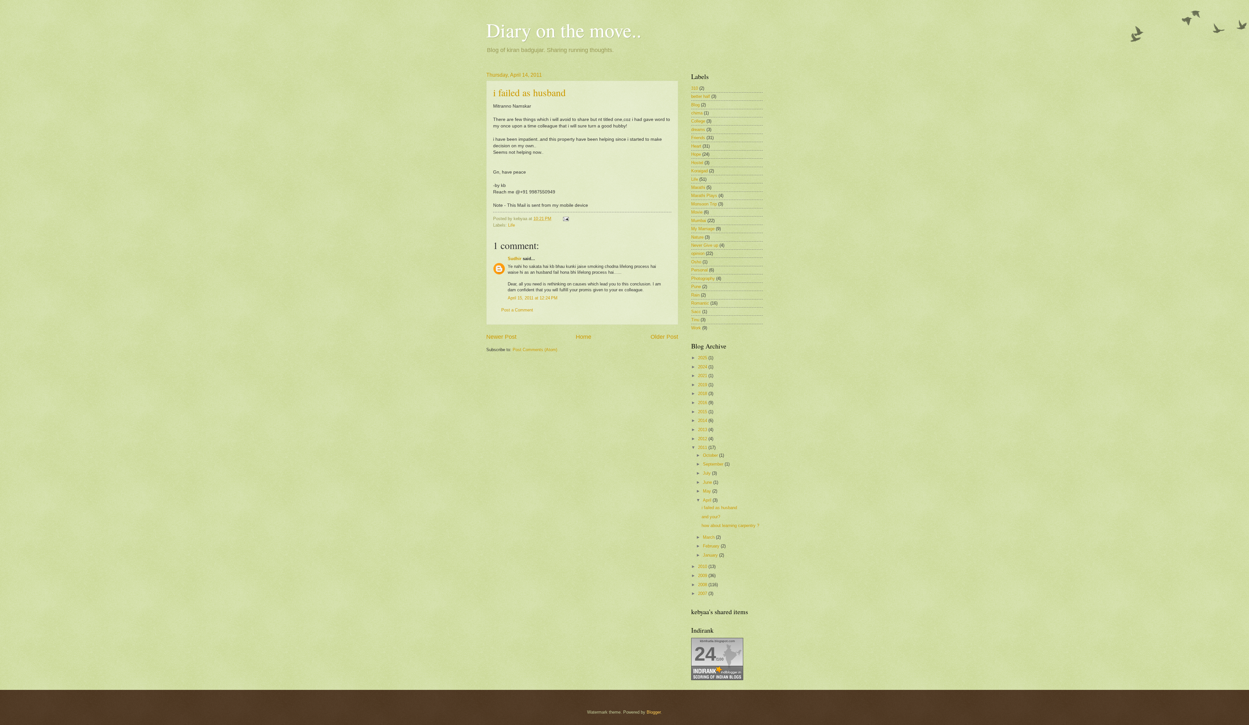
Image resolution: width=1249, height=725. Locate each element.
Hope (696, 154)
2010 (703, 566)
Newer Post (501, 337)
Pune (696, 286)
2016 (703, 402)
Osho (696, 261)
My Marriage (703, 228)
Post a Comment (517, 310)
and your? (711, 516)
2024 (703, 366)
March (709, 537)
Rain (695, 295)
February (712, 546)
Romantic (700, 303)
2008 (703, 584)
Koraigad (699, 170)
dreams (698, 129)
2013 (703, 429)
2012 (703, 438)
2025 (703, 357)
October (711, 455)
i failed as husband (529, 92)
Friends (698, 137)
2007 (703, 593)
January (711, 555)
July (707, 473)
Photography (703, 278)
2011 (703, 447)
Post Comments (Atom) (535, 349)
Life (511, 225)
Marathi (698, 187)
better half (700, 96)
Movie (697, 212)
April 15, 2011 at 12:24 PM (532, 298)
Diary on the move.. (563, 30)
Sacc (696, 311)
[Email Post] (565, 218)
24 (705, 654)
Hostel (697, 162)
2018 (703, 393)
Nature (697, 237)
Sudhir (514, 258)
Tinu (695, 319)
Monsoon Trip (704, 204)
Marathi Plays (704, 195)
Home (583, 337)
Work (696, 327)
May (707, 491)
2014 (703, 420)
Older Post (664, 337)
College (698, 121)
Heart (696, 146)
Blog (695, 104)
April (708, 500)
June (708, 482)
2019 (703, 384)
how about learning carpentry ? (730, 525)
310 (694, 88)
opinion (698, 253)
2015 (703, 411)
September (714, 464)
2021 (703, 375)
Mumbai (698, 220)
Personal (699, 270)
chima (697, 113)
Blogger (654, 712)
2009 (703, 575)
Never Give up (704, 245)
